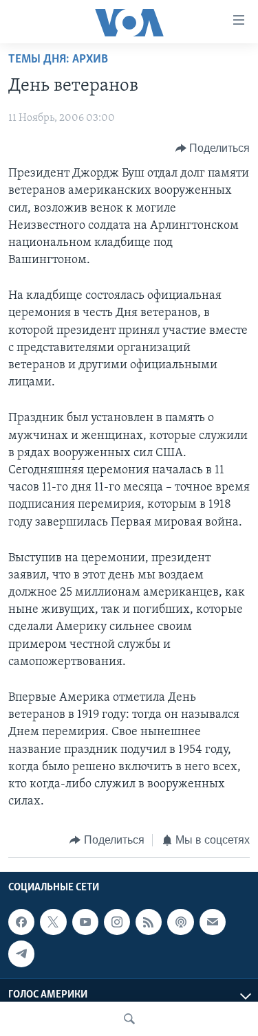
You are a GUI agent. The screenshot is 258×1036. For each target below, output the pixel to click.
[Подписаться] (213, 922)
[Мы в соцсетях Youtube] (85, 922)
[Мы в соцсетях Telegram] (21, 954)
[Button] (212, 148)
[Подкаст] (180, 922)
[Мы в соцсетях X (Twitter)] (53, 922)
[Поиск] (129, 1019)
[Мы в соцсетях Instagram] (117, 922)
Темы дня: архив (58, 60)
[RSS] (149, 922)
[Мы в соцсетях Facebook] (21, 922)
